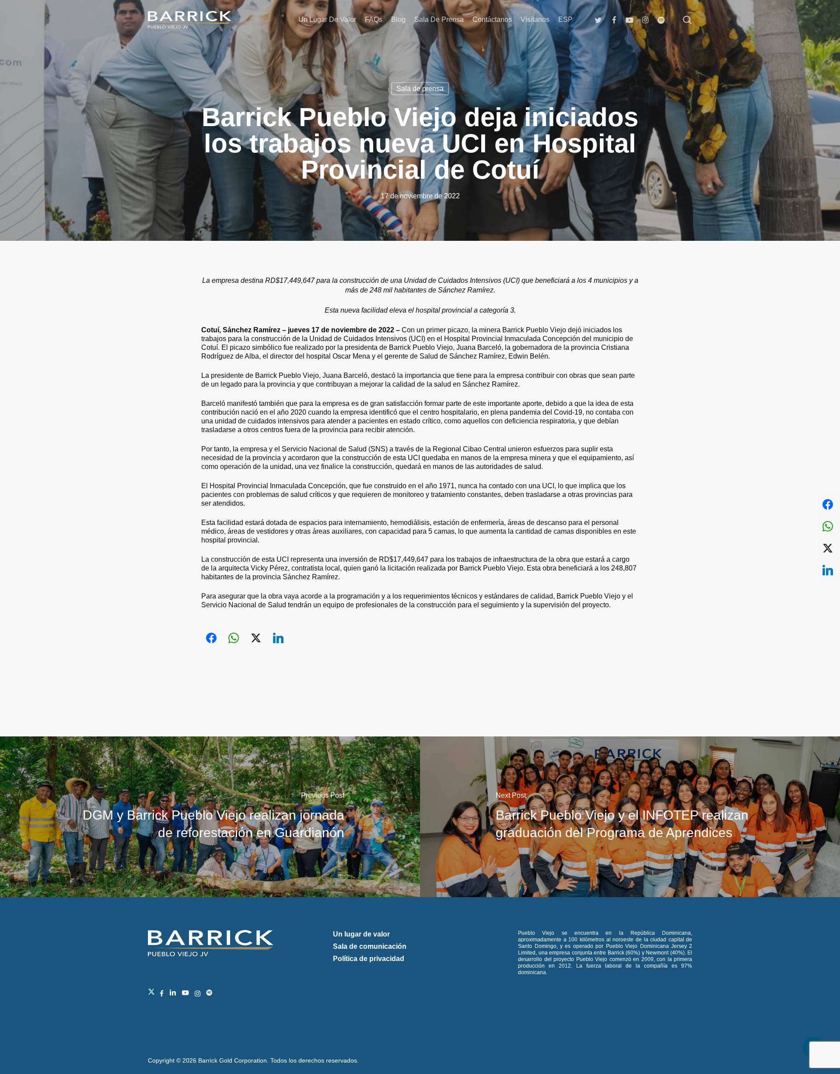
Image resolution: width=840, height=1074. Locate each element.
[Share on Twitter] (256, 638)
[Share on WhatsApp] (234, 638)
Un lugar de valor (361, 934)
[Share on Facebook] (211, 638)
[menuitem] (565, 19)
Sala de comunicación (369, 946)
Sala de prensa (420, 88)
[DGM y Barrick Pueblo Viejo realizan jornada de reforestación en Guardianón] (210, 816)
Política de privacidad (368, 958)
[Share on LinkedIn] (278, 638)
